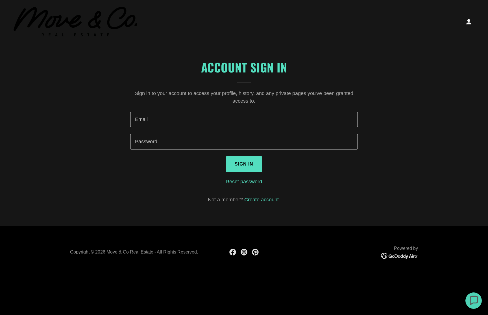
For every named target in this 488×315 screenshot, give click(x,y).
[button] (468, 21)
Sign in (244, 164)
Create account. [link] (262, 199)
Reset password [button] (244, 181)
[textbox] (244, 119)
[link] (75, 21)
